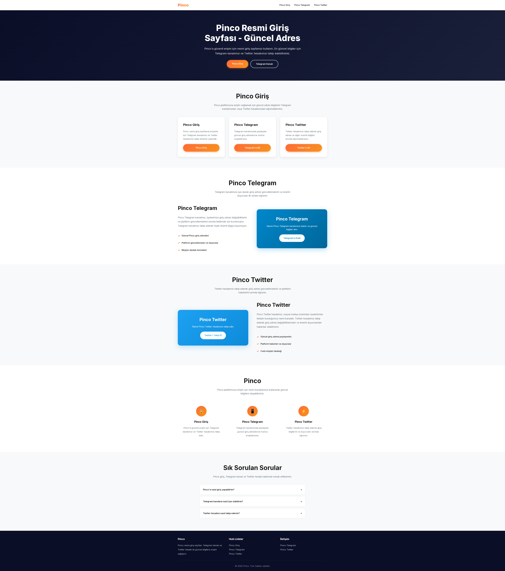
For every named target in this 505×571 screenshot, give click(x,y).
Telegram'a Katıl (292, 238)
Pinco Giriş (284, 5)
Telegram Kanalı (264, 64)
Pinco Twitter (320, 5)
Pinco (183, 5)
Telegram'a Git (252, 147)
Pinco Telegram (302, 5)
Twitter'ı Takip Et (213, 335)
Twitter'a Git (303, 147)
